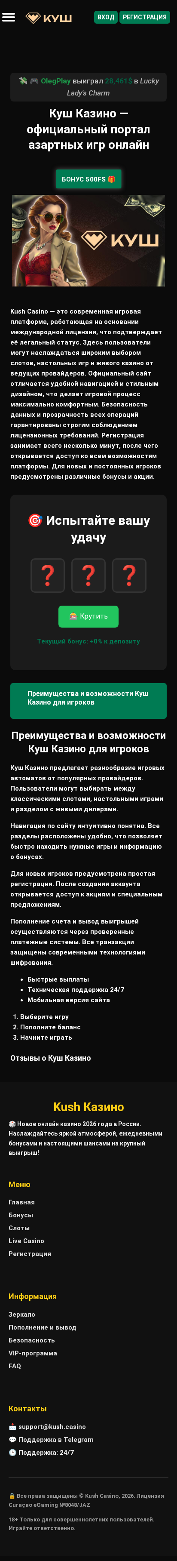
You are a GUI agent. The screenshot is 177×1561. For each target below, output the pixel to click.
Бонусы (21, 1215)
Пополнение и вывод (42, 1327)
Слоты (19, 1228)
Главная (22, 1202)
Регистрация (145, 17)
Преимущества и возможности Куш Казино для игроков (88, 698)
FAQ (15, 1366)
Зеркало (22, 1314)
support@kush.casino (52, 1427)
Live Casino (26, 1241)
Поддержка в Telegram (56, 1440)
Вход (106, 17)
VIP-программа (33, 1353)
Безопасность (32, 1340)
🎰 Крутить (88, 616)
